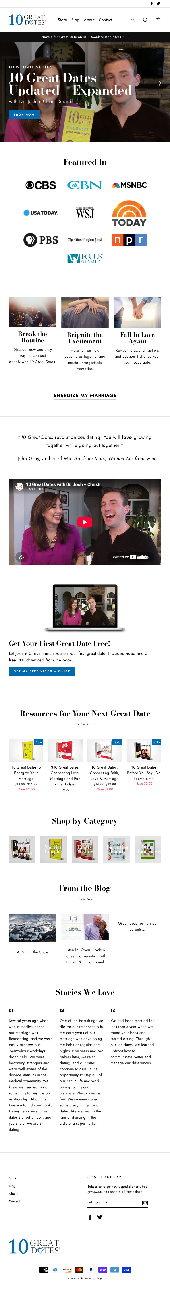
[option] (85, 37)
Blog (75, 20)
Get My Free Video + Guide (42, 671)
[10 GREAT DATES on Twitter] (99, 1217)
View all (85, 724)
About (89, 20)
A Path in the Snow (32, 952)
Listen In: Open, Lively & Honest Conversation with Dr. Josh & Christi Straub (85, 955)
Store (62, 20)
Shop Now (24, 114)
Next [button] (160, 81)
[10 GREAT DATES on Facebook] (90, 1217)
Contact (105, 20)
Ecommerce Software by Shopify (85, 1278)
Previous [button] (10, 81)
